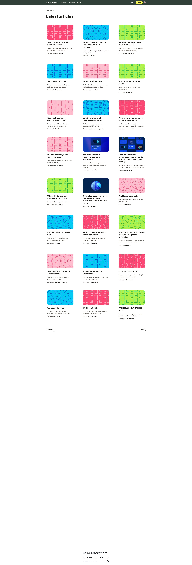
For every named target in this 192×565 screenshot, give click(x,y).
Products (63, 2)
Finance (93, 55)
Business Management (97, 129)
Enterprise (94, 170)
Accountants (59, 53)
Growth (57, 129)
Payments (94, 243)
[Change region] (145, 2)
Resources (72, 2)
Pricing (79, 2)
